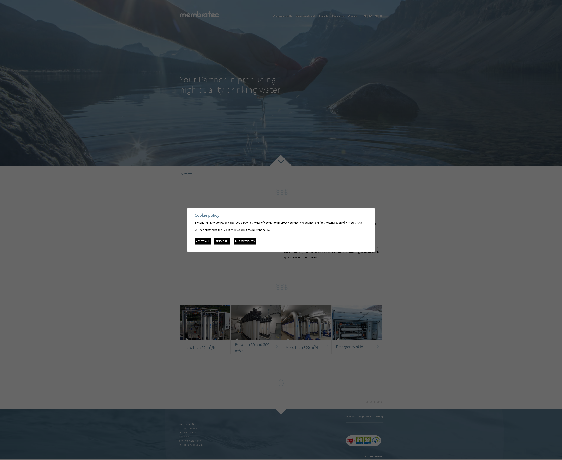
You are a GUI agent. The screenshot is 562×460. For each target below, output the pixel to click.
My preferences (245, 241)
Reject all (222, 241)
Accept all (202, 241)
